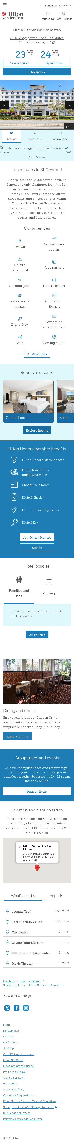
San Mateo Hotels (14, 985)
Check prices (46, 71)
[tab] (11, 136)
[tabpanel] (37, 152)
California (35, 981)
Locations (9, 981)
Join (58, 18)
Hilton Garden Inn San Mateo (46, 985)
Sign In (68, 18)
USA (22, 981)
